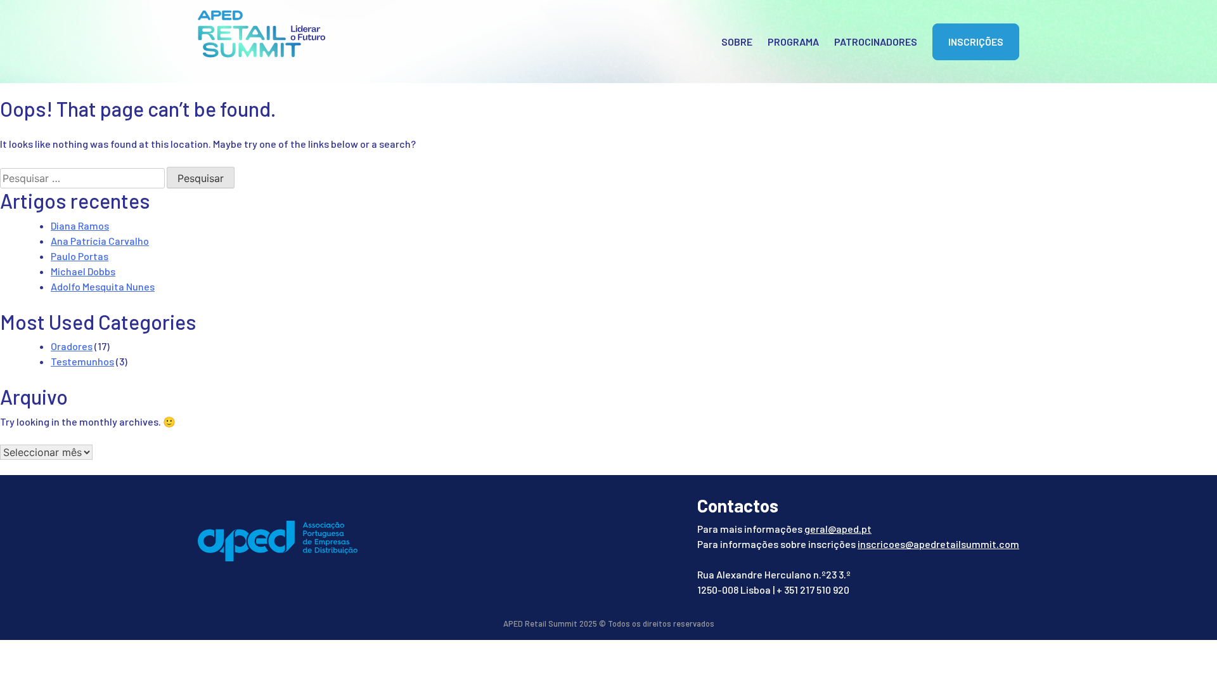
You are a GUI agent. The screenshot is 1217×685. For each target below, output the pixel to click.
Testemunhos (82, 361)
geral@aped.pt (838, 529)
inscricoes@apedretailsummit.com (938, 544)
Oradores (72, 346)
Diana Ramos (80, 225)
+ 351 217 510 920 (812, 590)
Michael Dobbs (83, 271)
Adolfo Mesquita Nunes (103, 286)
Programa (793, 42)
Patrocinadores (875, 42)
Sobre (736, 42)
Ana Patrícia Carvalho (100, 241)
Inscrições (975, 42)
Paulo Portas (79, 256)
